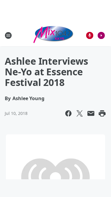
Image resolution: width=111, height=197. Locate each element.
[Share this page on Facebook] (68, 113)
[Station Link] (53, 35)
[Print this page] (102, 113)
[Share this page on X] (79, 113)
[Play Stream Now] (101, 35)
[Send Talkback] (89, 35)
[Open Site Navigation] (8, 35)
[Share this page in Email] (91, 113)
